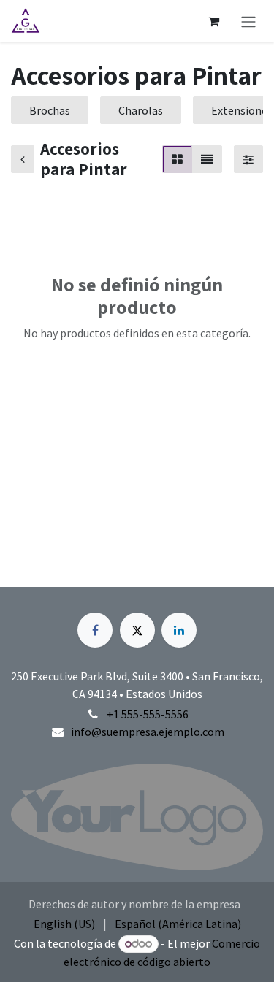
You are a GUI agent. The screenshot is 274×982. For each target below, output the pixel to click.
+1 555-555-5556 (148, 714)
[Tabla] (177, 159)
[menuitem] (64, 924)
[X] (137, 630)
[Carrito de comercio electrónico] (213, 21)
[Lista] (206, 159)
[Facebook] (95, 630)
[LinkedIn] (179, 630)
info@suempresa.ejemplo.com (147, 731)
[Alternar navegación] (248, 21)
